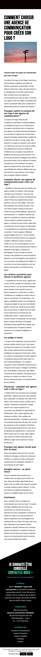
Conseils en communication (20, 631)
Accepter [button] (23, 653)
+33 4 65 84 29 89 (22, 621)
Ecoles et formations (20, 633)
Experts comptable (20, 636)
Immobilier (20, 639)
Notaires (20, 642)
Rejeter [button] (30, 653)
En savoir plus (14, 654)
